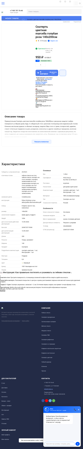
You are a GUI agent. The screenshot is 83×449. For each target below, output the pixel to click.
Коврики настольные (48, 353)
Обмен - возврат (7, 405)
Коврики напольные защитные (51, 348)
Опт (3, 414)
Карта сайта (25, 321)
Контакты (4, 396)
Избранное (62, 73)
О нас (3, 383)
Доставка (4, 387)
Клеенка (44, 366)
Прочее (44, 371)
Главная (4, 19)
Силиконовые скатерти (49, 321)
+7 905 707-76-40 (16, 11)
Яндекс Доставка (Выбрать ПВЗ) (41, 82)
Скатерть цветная (15, 19)
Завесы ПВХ (5, 419)
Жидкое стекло (46, 330)
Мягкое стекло (46, 326)
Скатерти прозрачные (48, 317)
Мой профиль (6, 435)
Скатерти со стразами (48, 344)
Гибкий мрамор (46, 362)
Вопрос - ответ (6, 401)
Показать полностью (41, 142)
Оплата (4, 392)
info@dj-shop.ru (48, 389)
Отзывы (4, 423)
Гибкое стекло (46, 312)
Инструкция (5, 410)
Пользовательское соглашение (11, 321)
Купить (2, 290)
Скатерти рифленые (48, 339)
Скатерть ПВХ (46, 335)
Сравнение (66, 22)
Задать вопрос (54, 41)
